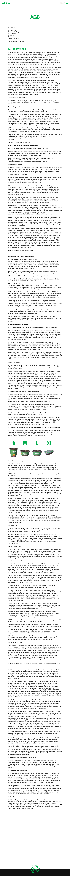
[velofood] (6, 3)
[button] (62, 3)
